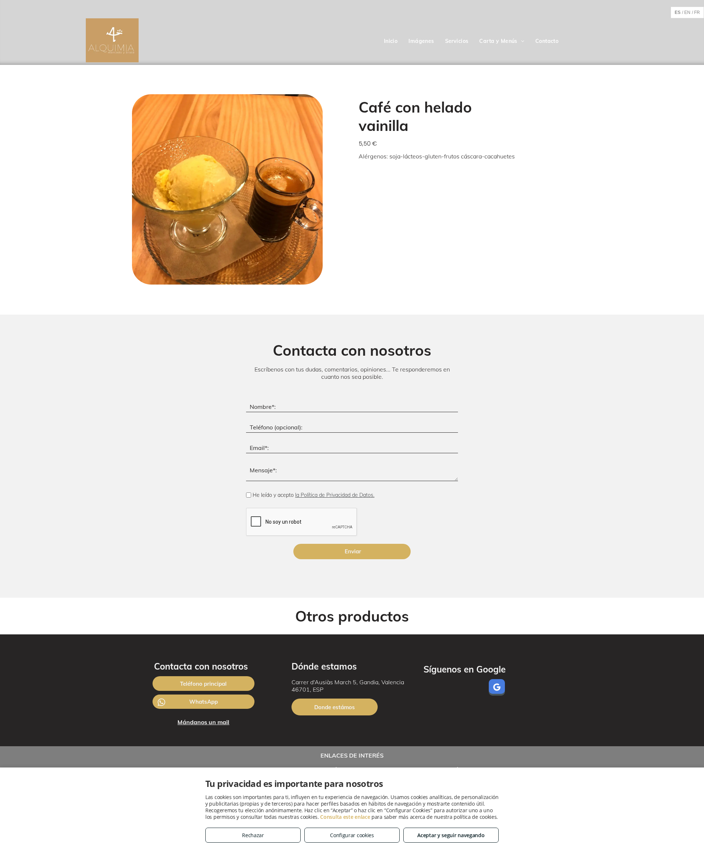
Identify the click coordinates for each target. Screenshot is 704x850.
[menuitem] (390, 41)
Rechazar (253, 835)
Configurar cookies (352, 835)
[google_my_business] (497, 688)
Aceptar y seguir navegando (450, 835)
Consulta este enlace (345, 816)
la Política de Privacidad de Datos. (334, 495)
